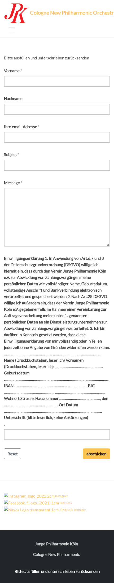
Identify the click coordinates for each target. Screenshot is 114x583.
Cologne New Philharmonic (56, 554)
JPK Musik (66, 509)
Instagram (61, 496)
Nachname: (14, 98)
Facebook (66, 502)
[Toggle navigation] (11, 30)
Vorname (12, 70)
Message (12, 182)
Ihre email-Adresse (20, 126)
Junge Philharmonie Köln (56, 543)
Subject (10, 154)
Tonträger (79, 509)
